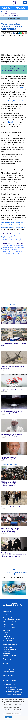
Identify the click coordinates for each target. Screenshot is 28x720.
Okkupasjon (6, 251)
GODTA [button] (8, 717)
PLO (22, 251)
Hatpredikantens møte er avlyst (12, 390)
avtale (18, 245)
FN (14, 236)
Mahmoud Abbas (8, 249)
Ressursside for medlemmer (10, 669)
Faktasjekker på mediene (9, 655)
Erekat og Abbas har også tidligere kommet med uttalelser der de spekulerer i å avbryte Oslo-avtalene (13, 225)
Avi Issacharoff (11, 245)
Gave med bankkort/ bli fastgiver (14, 689)
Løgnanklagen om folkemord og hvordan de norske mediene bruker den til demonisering (13, 530)
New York (17, 249)
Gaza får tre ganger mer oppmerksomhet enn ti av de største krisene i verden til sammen (13, 555)
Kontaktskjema (11, 615)
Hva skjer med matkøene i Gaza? (12, 507)
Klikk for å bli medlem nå (21, 8)
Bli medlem (6, 662)
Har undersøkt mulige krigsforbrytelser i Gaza (9, 458)
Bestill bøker (14, 305)
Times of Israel (18, 101)
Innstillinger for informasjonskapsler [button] (11, 713)
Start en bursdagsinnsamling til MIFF (15, 694)
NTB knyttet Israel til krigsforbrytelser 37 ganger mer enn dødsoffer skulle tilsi (13, 484)
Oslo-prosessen (15, 251)
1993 (4, 245)
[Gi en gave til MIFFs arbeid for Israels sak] (14, 568)
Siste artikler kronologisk (9, 649)
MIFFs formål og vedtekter (10, 667)
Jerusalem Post (6, 101)
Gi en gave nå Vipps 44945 (7, 8)
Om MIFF (5, 664)
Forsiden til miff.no (7, 647)
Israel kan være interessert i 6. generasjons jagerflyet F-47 (11, 412)
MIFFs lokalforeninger (8, 665)
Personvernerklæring (8, 671)
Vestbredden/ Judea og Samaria (15, 240)
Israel (21, 87)
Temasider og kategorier (9, 651)
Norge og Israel (7, 653)
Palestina (11, 122)
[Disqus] (14, 278)
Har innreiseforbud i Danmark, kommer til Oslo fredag (11, 435)
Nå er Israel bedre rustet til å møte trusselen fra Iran (13, 367)
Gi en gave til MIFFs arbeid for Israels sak (14, 573)
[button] (23, 33)
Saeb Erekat (6, 253)
